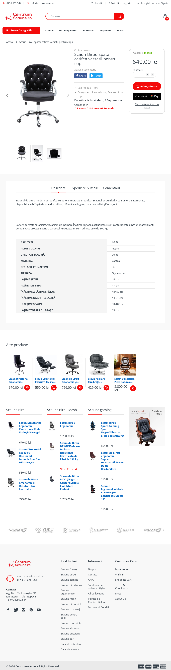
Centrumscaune (82, 50)
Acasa (9, 42)
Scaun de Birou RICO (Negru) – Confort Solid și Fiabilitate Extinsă (69, 483)
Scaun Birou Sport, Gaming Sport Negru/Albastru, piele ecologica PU (112, 429)
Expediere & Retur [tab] (84, 188)
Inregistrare (148, 3)
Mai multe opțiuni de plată (147, 106)
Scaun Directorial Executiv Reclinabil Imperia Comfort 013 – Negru (45, 380)
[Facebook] (8, 609)
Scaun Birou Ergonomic (67, 424)
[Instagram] (23, 609)
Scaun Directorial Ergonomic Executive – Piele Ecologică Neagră (18, 380)
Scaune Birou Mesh (62, 410)
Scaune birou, (99, 92)
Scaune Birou (16, 410)
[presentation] (8, 529)
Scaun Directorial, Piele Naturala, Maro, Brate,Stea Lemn (124, 380)
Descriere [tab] (58, 188)
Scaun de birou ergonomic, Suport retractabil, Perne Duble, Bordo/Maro (112, 461)
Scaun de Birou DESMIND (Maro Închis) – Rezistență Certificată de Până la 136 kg (70, 451)
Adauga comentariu (85, 69)
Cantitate (138, 70)
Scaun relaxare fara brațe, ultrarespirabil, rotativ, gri (96, 380)
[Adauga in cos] (27, 388)
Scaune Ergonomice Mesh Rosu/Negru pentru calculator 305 (112, 492)
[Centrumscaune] (21, 16)
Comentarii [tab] (111, 188)
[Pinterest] (31, 609)
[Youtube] (39, 609)
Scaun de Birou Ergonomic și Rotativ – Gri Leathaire (70, 380)
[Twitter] (16, 609)
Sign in (164, 3)
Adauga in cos (148, 86)
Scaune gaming (100, 410)
